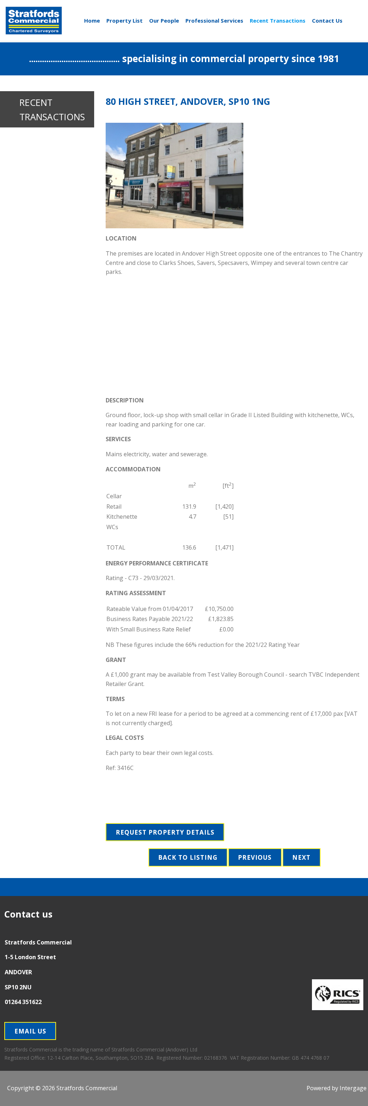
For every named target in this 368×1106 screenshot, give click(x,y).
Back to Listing (187, 857)
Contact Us (327, 20)
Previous (255, 857)
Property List (124, 20)
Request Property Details (165, 832)
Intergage (353, 1088)
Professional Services (214, 20)
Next (301, 857)
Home (92, 20)
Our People (164, 20)
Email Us (30, 1031)
